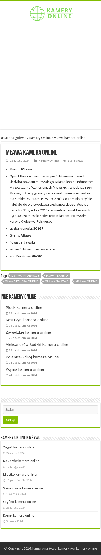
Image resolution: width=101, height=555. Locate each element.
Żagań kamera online (18, 447)
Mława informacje (25, 276)
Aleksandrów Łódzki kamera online (37, 344)
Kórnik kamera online (18, 515)
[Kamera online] (50, 12)
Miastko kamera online (20, 474)
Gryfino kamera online (19, 502)
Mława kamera (57, 276)
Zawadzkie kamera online (28, 332)
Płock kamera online (24, 307)
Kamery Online (40, 138)
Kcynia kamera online (25, 369)
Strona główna (15, 138)
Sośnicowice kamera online (23, 488)
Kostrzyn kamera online (27, 320)
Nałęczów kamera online (21, 461)
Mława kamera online (21, 281)
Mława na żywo (57, 281)
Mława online (86, 281)
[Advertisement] (50, 79)
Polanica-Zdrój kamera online (32, 357)
